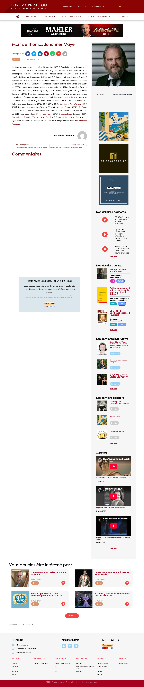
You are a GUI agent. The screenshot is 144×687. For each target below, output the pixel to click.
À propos (82, 6)
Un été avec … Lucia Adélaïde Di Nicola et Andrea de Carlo (119, 376)
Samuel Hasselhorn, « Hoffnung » (120, 270)
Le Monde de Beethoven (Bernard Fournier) (120, 313)
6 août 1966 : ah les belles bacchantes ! (113, 478)
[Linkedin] (76, 646)
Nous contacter (97, 6)
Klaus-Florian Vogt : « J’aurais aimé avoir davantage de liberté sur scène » (119, 344)
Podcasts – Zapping (98, 16)
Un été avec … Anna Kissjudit (118, 361)
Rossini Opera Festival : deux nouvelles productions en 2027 (46, 594)
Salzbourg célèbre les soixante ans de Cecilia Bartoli (112, 594)
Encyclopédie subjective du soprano (119, 403)
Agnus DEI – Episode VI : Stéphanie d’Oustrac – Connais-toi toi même (121, 234)
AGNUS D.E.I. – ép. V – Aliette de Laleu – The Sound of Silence (122, 249)
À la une (49, 16)
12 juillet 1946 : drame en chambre (110, 507)
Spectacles (32, 16)
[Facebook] (64, 646)
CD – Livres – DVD (70, 16)
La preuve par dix (117, 431)
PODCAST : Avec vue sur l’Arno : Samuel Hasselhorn (122, 220)
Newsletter (68, 6)
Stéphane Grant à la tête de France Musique (48, 573)
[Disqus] (49, 187)
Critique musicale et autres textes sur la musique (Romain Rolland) (120, 291)
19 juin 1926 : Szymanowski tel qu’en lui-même (113, 538)
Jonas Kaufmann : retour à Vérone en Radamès (112, 573)
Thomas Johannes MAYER (121, 94)
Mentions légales (58, 682)
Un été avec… (115, 417)
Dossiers (121, 16)
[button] (49, 16)
